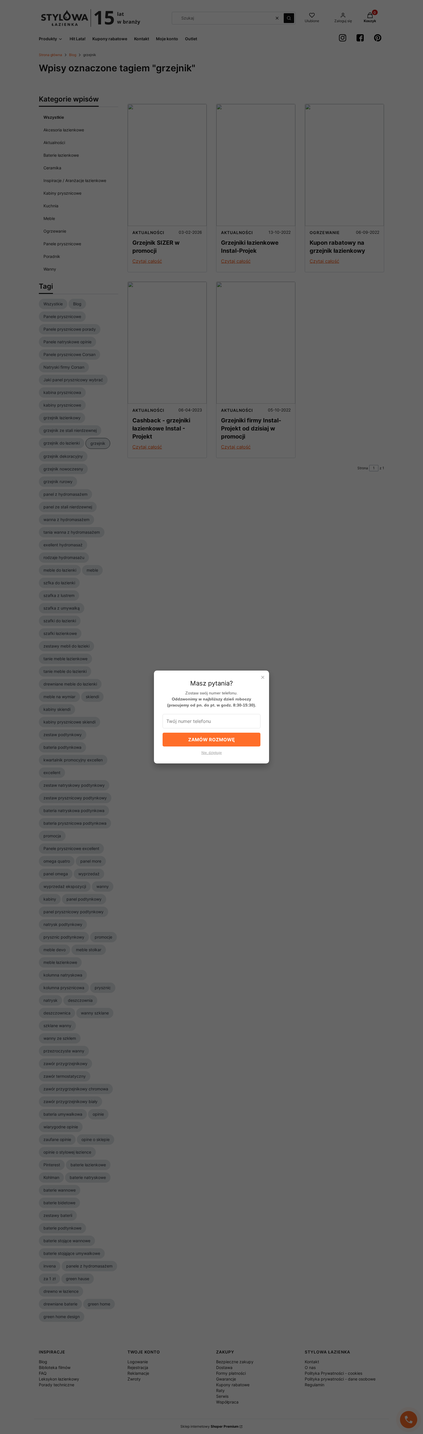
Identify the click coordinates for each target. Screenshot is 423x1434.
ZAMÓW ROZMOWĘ (211, 739)
